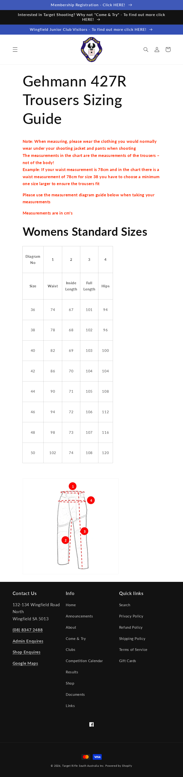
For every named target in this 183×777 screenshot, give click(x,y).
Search (124, 605)
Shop (70, 683)
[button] (15, 49)
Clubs (70, 649)
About (71, 627)
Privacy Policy (131, 616)
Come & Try (76, 638)
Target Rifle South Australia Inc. (83, 765)
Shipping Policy (132, 638)
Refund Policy (131, 627)
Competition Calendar (84, 661)
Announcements (79, 616)
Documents (75, 694)
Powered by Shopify (118, 765)
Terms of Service (133, 649)
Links (70, 705)
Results (72, 672)
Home (71, 605)
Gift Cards (127, 661)
